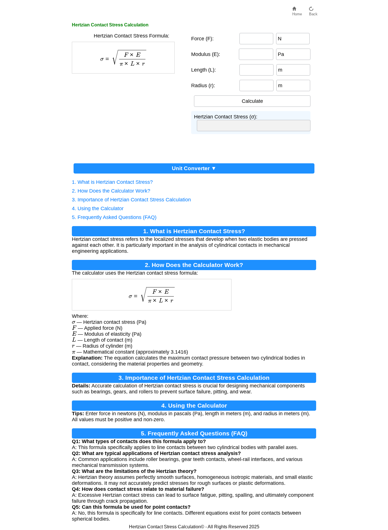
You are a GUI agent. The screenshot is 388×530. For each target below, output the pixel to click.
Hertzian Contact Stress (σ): (225, 117)
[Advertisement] (128, 116)
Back (313, 12)
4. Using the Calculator (98, 208)
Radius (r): (203, 85)
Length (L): (203, 70)
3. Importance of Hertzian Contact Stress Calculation (131, 200)
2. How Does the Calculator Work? (111, 191)
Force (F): (202, 38)
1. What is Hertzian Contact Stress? (112, 182)
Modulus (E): (205, 54)
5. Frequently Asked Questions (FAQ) (114, 217)
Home (297, 12)
